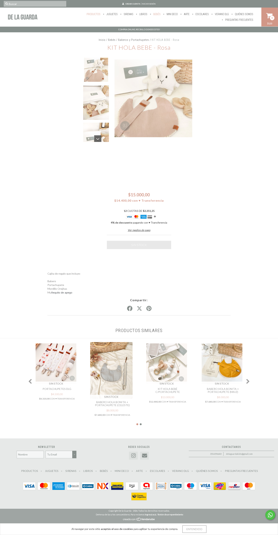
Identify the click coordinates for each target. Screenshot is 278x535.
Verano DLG (221, 14)
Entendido (194, 529)
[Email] (144, 456)
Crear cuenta (132, 4)
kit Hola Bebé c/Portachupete (167, 390)
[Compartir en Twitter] (139, 308)
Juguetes (112, 14)
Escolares (202, 14)
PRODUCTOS (93, 14)
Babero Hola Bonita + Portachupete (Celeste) (112, 403)
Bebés (157, 14)
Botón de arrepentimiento (170, 514)
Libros (143, 14)
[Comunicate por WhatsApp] (270, 515)
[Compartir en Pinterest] (148, 308)
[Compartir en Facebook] (129, 308)
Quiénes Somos (243, 14)
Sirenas (128, 14)
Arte (186, 14)
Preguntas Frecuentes (239, 19)
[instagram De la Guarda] (133, 456)
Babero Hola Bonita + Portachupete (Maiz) (223, 390)
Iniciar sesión (149, 4)
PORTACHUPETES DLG (57, 388)
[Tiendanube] (139, 520)
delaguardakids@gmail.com (239, 454)
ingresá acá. (150, 514)
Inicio (102, 39)
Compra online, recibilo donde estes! (139, 29)
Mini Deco (172, 14)
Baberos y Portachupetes (133, 39)
